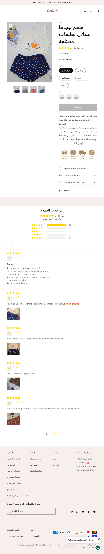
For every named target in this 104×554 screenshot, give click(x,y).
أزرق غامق (66, 70)
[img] (13, 253)
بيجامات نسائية (35, 459)
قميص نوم (34, 465)
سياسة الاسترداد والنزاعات (17, 495)
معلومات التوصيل (14, 471)
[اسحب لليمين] (49, 89)
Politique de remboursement (65, 545)
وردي (64, 85)
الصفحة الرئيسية (13, 459)
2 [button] (50, 433)
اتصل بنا (56, 465)
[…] (16, 89)
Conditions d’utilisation (70, 548)
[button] (6, 11)
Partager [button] (65, 190)
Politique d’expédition (89, 548)
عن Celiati (11, 465)
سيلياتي (44, 545)
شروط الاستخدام (13, 477)
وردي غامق (66, 78)
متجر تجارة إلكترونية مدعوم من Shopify (37, 545)
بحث (54, 459)
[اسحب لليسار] (10, 89)
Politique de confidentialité (87, 545)
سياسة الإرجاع (12, 489)
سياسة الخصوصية (14, 483)
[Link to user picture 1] (13, 313)
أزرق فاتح (82, 78)
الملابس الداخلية (36, 471)
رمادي (80, 70)
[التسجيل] (52, 511)
